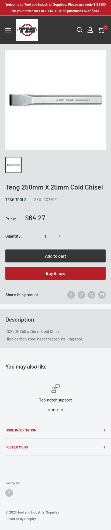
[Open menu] (8, 30)
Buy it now (55, 273)
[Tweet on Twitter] (91, 295)
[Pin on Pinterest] (81, 295)
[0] (101, 30)
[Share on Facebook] (71, 295)
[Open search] (80, 30)
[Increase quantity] (59, 236)
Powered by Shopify (20, 519)
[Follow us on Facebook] (9, 493)
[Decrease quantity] (31, 236)
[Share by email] (102, 295)
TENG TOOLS (15, 199)
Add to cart (55, 255)
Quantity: (13, 236)
